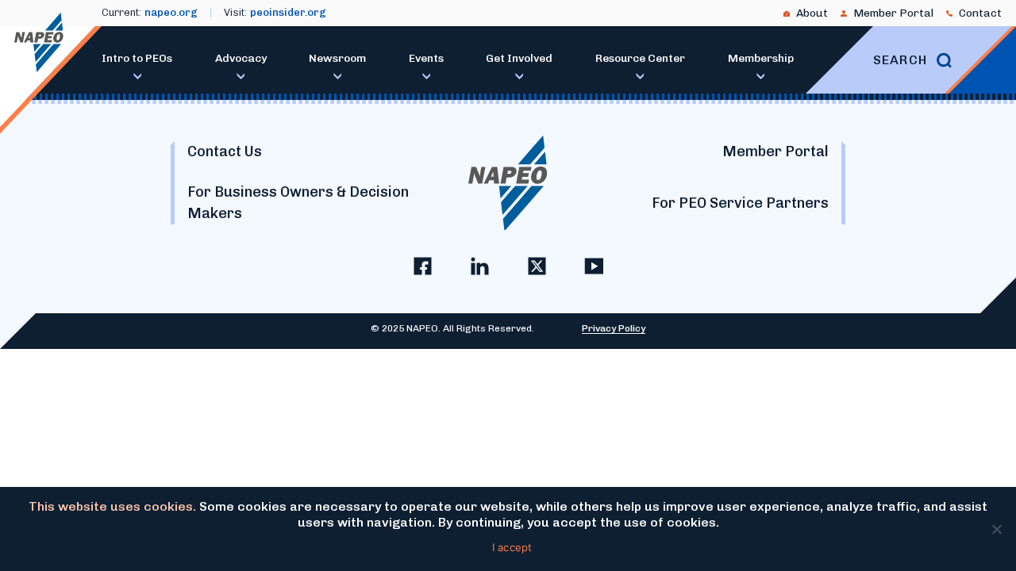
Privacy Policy (613, 328)
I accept (512, 547)
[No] (996, 529)
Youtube (593, 265)
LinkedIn (479, 265)
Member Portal (893, 13)
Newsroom (337, 58)
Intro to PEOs (137, 58)
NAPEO (39, 42)
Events (426, 58)
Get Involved (519, 58)
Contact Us (224, 151)
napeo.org (171, 12)
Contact (980, 13)
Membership (761, 58)
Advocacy (241, 58)
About (812, 13)
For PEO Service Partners (740, 203)
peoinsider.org (288, 12)
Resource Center (640, 58)
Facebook (422, 265)
